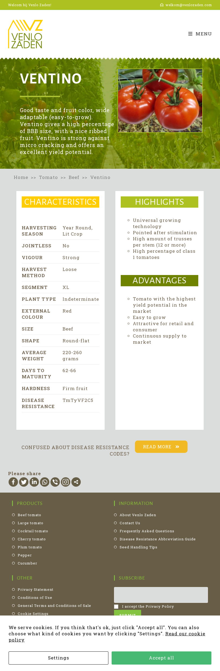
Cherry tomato (32, 539)
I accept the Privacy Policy (147, 606)
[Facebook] (13, 482)
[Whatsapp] (44, 482)
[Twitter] (23, 482)
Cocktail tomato (33, 531)
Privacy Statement (35, 589)
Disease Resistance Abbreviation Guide (158, 539)
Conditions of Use (35, 597)
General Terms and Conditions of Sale (54, 605)
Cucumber (27, 563)
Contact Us (130, 522)
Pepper (25, 555)
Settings (58, 658)
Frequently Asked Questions (147, 531)
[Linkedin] (34, 482)
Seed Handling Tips (138, 547)
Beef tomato (29, 514)
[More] (76, 482)
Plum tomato (30, 547)
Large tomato (30, 522)
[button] (161, 447)
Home (21, 177)
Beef (75, 177)
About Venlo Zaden (138, 514)
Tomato (49, 177)
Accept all (161, 658)
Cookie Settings (33, 613)
